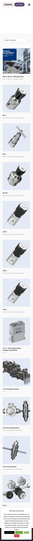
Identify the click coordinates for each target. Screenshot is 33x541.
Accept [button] (26, 532)
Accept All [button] (19, 532)
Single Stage (19, 273)
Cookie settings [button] (9, 532)
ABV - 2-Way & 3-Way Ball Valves (13, 79)
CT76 (4, 353)
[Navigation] (29, 4)
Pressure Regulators (18, 118)
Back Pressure (7, 118)
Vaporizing (19, 430)
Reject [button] (16, 536)
